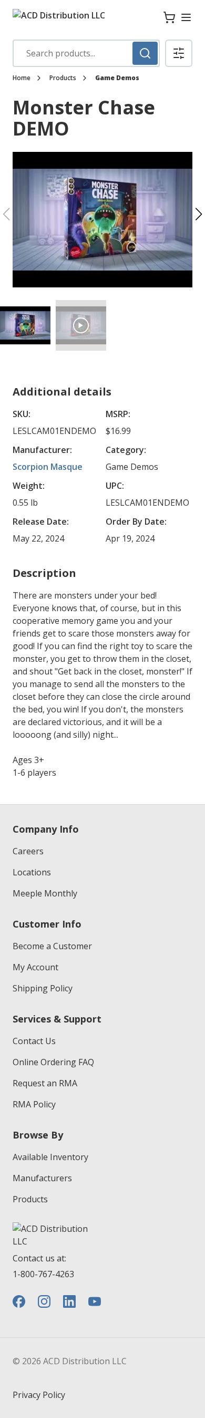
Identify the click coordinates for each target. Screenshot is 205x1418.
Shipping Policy (43, 988)
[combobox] (86, 53)
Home (21, 78)
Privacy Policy (39, 1395)
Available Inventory (50, 1157)
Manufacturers (42, 1178)
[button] (178, 53)
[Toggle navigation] (186, 17)
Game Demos (117, 78)
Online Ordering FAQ (53, 1062)
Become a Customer (52, 946)
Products (62, 78)
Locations (32, 872)
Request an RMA (45, 1083)
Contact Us (34, 1041)
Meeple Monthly (45, 893)
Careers (28, 851)
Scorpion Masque (48, 466)
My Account (35, 967)
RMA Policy (34, 1104)
